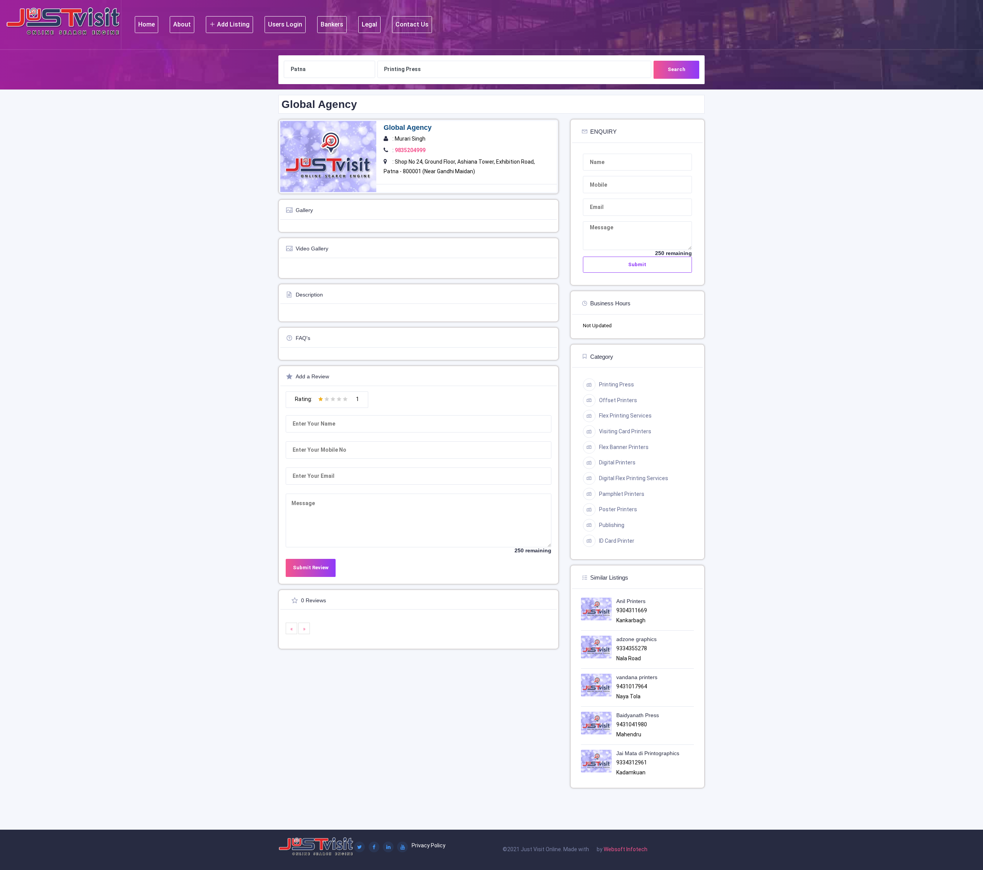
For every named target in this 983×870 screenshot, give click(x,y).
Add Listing (232, 24)
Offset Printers (618, 400)
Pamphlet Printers (621, 494)
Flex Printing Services (625, 416)
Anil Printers (630, 601)
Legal (369, 24)
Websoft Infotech (625, 849)
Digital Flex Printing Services (633, 478)
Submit (637, 264)
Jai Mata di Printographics (647, 753)
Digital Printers (617, 462)
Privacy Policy (428, 845)
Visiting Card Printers (625, 431)
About (182, 24)
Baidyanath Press (637, 715)
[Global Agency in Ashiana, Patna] (328, 156)
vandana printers (636, 677)
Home (146, 24)
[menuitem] (146, 25)
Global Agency (408, 127)
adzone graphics (636, 639)
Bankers (332, 24)
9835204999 (410, 150)
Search (676, 69)
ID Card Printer (616, 541)
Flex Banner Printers (624, 447)
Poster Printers (618, 509)
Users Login (285, 24)
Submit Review (311, 567)
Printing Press (616, 384)
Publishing (611, 525)
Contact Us (412, 24)
